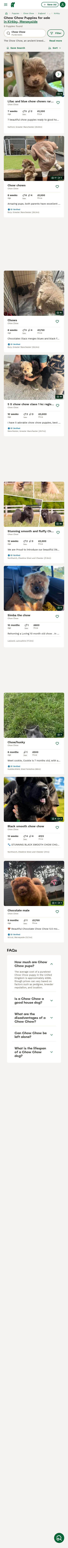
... (49, 13)
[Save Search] (59, 1538)
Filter (58, 33)
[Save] (58, 102)
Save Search (17, 48)
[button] (34, 74)
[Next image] (58, 74)
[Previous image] (9, 74)
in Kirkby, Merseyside (20, 21)
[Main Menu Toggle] (6, 4)
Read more (55, 40)
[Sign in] (62, 4)
